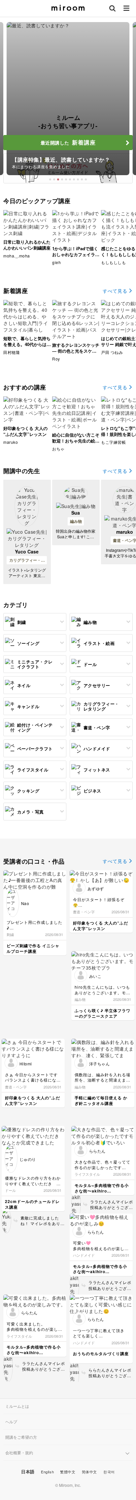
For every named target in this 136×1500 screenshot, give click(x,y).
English (47, 1471)
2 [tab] (54, 179)
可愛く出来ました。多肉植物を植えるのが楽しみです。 (34, 1329)
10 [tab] (86, 179)
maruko (124, 531)
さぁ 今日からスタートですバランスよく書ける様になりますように (33, 1080)
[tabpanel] (68, 98)
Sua (75, 512)
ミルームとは (17, 1406)
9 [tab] (82, 179)
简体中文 (89, 1471)
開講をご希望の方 (21, 1437)
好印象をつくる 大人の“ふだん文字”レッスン (25, 431)
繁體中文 (67, 1471)
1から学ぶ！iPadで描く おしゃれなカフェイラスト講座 (75, 254)
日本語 (28, 1471)
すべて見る (115, 290)
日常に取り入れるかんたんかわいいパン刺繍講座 (27, 245)
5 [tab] (66, 179)
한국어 (109, 1471)
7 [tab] (74, 179)
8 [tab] (78, 179)
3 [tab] (58, 179)
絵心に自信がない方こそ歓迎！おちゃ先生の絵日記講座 (75, 441)
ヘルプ (11, 1421)
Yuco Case (27, 551)
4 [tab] (62, 179)
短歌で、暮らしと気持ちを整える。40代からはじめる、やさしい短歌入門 (27, 344)
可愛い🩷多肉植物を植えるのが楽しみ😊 (101, 1248)
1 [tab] (50, 179)
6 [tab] (70, 179)
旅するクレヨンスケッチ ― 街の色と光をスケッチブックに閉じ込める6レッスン (75, 354)
